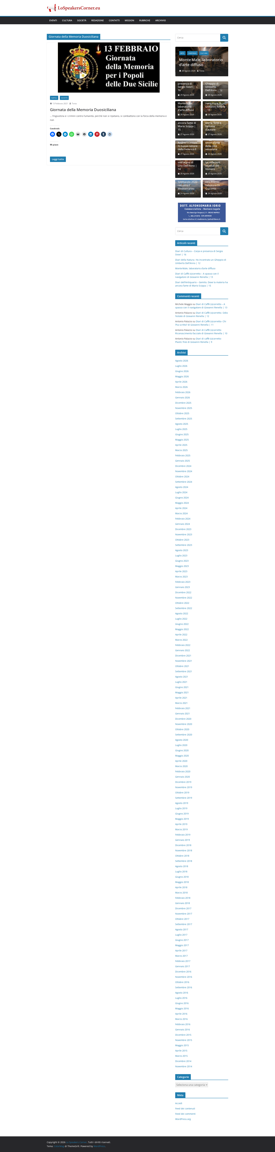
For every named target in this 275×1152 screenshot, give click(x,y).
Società (81, 20)
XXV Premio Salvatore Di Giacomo (212, 185)
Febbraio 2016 (182, 1024)
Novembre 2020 (183, 724)
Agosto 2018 (181, 866)
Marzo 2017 (181, 955)
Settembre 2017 (183, 924)
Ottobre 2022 (182, 602)
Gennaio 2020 (182, 776)
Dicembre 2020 (183, 718)
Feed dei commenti (185, 1113)
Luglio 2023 (181, 555)
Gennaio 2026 (182, 397)
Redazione (97, 20)
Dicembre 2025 (183, 402)
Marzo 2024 (181, 513)
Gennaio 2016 (182, 1029)
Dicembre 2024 (183, 465)
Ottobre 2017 (182, 918)
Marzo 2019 (181, 829)
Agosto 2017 (181, 929)
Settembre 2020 (183, 734)
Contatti (114, 20)
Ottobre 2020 (182, 729)
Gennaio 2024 (182, 523)
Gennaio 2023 (182, 587)
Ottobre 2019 (182, 792)
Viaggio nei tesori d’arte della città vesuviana (212, 144)
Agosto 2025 (181, 423)
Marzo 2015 (181, 1055)
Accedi (178, 1103)
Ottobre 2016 (182, 982)
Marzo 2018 (181, 892)
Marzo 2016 (181, 1018)
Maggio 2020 (182, 755)
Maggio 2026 (182, 376)
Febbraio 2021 (182, 708)
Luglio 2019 (181, 808)
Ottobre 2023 (182, 539)
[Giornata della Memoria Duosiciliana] (108, 67)
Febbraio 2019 (182, 834)
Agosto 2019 (181, 803)
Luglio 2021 (181, 681)
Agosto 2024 (181, 487)
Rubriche (144, 20)
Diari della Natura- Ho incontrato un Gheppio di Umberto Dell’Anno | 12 (213, 82)
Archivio (160, 20)
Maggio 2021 (182, 692)
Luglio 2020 (181, 745)
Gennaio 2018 (182, 903)
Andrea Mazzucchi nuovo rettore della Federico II (187, 146)
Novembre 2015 (183, 1040)
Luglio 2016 (181, 997)
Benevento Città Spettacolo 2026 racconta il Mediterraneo (187, 183)
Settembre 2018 (183, 860)
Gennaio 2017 (182, 966)
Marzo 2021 (181, 702)
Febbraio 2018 (182, 897)
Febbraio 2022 (182, 645)
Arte (182, 53)
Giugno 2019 (182, 813)
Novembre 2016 (183, 976)
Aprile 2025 (181, 444)
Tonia (74, 103)
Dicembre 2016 (183, 971)
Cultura (67, 20)
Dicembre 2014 (183, 1061)
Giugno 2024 (182, 497)
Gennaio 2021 (182, 713)
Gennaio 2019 (182, 839)
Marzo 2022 (181, 639)
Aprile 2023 (181, 571)
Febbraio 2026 (182, 392)
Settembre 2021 (183, 671)
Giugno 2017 (182, 939)
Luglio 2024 (181, 492)
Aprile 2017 (181, 950)
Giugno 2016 (182, 1003)
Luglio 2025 (181, 429)
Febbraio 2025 (182, 455)
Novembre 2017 (183, 913)
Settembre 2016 (183, 987)
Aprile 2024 (181, 508)
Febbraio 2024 (182, 518)
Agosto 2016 (181, 992)
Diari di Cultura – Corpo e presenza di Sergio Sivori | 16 (188, 83)
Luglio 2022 (181, 618)
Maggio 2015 (182, 1045)
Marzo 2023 (181, 576)
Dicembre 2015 (183, 1034)
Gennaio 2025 (182, 460)
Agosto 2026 (181, 360)
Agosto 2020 (181, 739)
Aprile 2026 (181, 381)
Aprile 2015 (181, 1050)
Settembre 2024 (183, 481)
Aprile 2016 (181, 1013)
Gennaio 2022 (182, 650)
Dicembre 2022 (183, 592)
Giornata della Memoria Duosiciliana (83, 109)
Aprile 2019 (181, 824)
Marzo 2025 (181, 450)
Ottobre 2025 (182, 413)
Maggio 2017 (182, 945)
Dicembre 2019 (183, 781)
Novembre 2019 (183, 787)
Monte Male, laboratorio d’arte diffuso (201, 62)
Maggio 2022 (182, 629)
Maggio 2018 (182, 882)
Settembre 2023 (183, 544)
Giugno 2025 (182, 434)
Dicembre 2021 (183, 655)
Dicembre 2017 (183, 908)
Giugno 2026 (182, 371)
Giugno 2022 (182, 623)
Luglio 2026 (181, 365)
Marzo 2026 (181, 386)
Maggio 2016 (182, 1008)
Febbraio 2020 (182, 771)
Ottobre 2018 (182, 855)
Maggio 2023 (182, 566)
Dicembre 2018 (183, 845)
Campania (192, 53)
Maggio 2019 (182, 818)
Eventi (53, 20)
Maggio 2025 (182, 439)
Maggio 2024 (182, 502)
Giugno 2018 (182, 876)
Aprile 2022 (181, 634)
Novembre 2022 (183, 597)
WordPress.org (183, 1119)
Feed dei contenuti (185, 1108)
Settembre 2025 (183, 418)
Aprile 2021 (181, 697)
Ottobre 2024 (182, 476)
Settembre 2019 (183, 797)
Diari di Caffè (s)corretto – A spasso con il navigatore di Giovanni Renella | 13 (215, 102)
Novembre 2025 (183, 408)
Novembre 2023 (183, 534)
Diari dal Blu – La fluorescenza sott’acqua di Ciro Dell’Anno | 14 (188, 162)
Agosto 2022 (181, 613)
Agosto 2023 (181, 550)
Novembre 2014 (183, 1066)
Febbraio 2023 (182, 581)
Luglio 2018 (181, 871)
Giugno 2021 (182, 687)
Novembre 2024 (183, 471)
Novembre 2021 (183, 660)
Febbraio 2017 (182, 961)
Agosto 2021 (181, 676)
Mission (129, 20)
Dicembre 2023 (183, 529)
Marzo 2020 (181, 766)
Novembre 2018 (183, 850)
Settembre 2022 (183, 608)
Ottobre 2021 (182, 666)
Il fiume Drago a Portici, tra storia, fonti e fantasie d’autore (215, 123)
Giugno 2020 (182, 750)
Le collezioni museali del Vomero (212, 166)
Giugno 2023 (182, 560)
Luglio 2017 (181, 934)
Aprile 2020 (181, 760)
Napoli (54, 98)
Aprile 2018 (181, 887)
